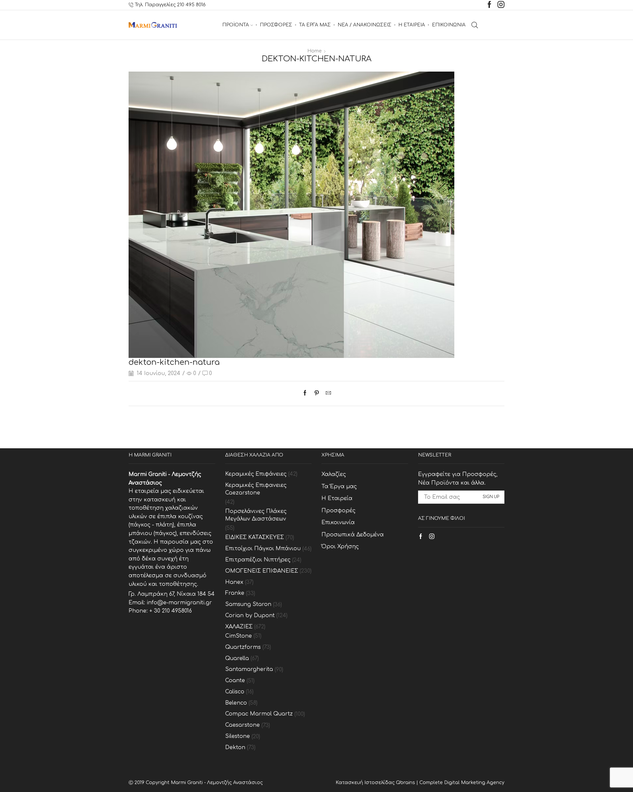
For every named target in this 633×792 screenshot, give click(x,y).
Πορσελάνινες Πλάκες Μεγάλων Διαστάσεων (255, 515)
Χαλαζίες (333, 474)
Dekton (235, 747)
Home (314, 50)
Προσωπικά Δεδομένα (352, 535)
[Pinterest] (316, 393)
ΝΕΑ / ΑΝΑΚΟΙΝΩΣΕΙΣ (364, 24)
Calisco (234, 692)
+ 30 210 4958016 (170, 611)
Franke (234, 593)
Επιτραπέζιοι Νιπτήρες (257, 560)
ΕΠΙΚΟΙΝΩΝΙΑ (449, 24)
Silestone (237, 736)
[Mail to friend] (326, 393)
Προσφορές (338, 511)
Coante (235, 680)
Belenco (236, 703)
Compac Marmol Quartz (259, 714)
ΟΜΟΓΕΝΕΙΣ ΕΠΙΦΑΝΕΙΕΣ (261, 571)
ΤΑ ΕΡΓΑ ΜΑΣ (315, 24)
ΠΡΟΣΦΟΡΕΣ (276, 24)
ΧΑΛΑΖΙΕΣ (239, 627)
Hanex (234, 582)
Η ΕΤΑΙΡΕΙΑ (411, 24)
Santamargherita (249, 669)
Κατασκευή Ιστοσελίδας (366, 782)
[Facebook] (489, 5)
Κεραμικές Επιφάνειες (255, 474)
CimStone (238, 636)
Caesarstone (242, 725)
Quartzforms (243, 647)
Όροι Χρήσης (340, 547)
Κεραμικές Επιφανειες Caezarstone (255, 489)
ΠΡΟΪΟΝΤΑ (235, 24)
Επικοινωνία (338, 522)
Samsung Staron (248, 604)
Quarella (237, 658)
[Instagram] (500, 5)
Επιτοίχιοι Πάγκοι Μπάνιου (263, 549)
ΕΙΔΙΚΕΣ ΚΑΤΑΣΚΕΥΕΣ (254, 537)
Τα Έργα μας (339, 487)
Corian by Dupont (250, 615)
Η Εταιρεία (336, 498)
